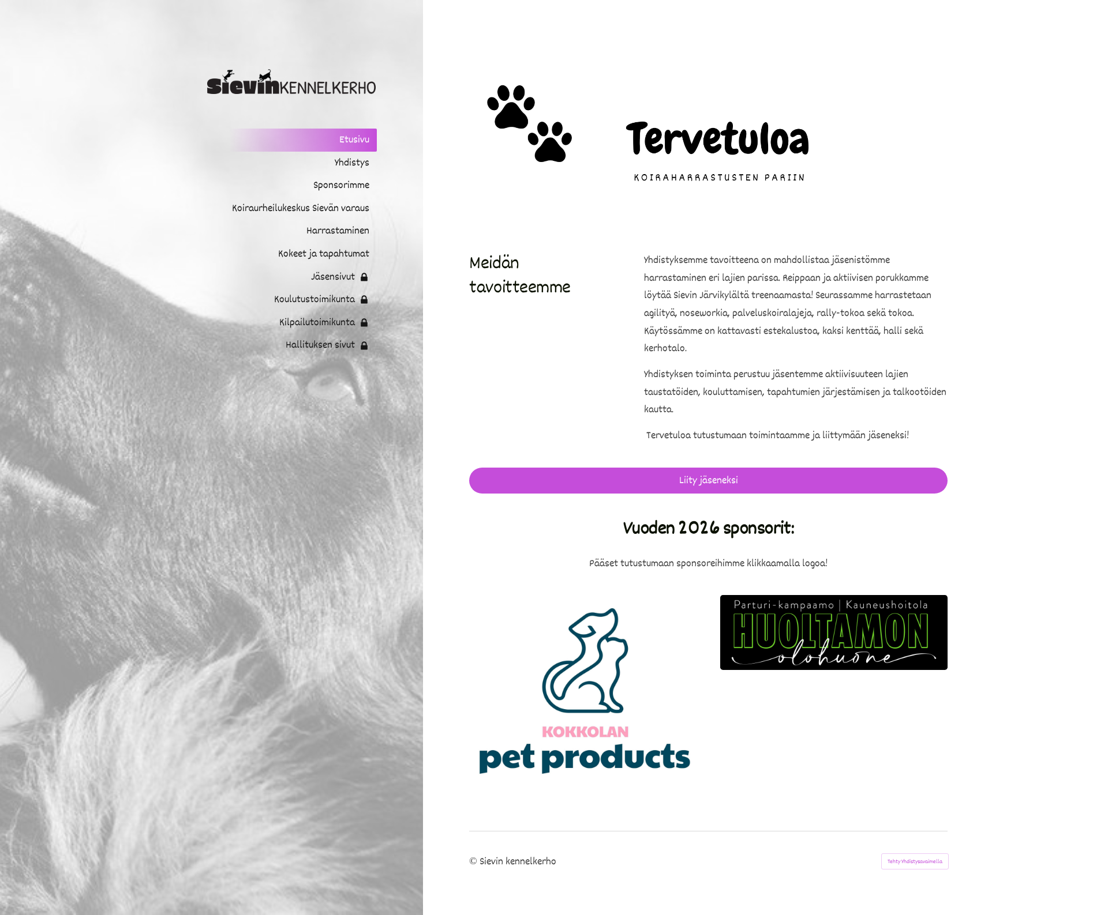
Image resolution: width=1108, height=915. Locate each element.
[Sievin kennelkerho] (284, 81)
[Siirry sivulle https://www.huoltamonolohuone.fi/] (834, 632)
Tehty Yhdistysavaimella (915, 861)
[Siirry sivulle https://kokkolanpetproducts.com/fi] (583, 690)
